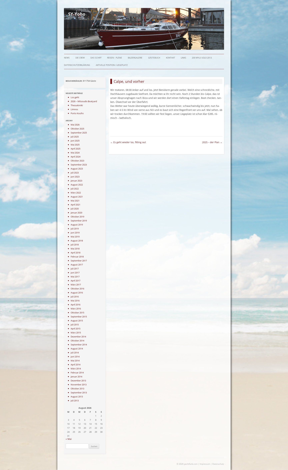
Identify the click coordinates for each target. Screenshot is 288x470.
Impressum (205, 464)
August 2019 (77, 224)
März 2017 (76, 284)
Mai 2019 (75, 236)
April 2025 (75, 148)
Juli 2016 (75, 296)
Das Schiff (96, 57)
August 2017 (77, 264)
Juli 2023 (75, 172)
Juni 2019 (75, 232)
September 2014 (79, 344)
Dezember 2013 (78, 380)
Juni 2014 (75, 356)
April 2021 (75, 204)
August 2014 (77, 348)
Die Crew (80, 57)
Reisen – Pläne (114, 57)
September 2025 (79, 132)
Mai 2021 (75, 200)
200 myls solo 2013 (202, 57)
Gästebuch (154, 57)
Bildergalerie (135, 57)
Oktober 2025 (77, 128)
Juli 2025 (75, 136)
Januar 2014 (76, 376)
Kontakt (170, 57)
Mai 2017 (75, 276)
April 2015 (75, 328)
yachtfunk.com (191, 464)
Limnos (74, 109)
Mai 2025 (75, 144)
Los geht (75, 97)
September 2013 (79, 392)
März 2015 (76, 332)
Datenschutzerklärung (77, 65)
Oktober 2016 (77, 288)
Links (183, 57)
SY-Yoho (76, 14)
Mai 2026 (75, 124)
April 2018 (75, 252)
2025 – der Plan (212, 142)
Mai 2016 (75, 300)
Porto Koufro (77, 113)
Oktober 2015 (77, 312)
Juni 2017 (75, 272)
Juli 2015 (75, 324)
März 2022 (76, 192)
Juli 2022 (75, 188)
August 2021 (77, 196)
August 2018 (77, 240)
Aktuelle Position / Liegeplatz (112, 65)
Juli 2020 (75, 208)
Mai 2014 (75, 360)
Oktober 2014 (77, 340)
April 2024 (75, 156)
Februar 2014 (77, 372)
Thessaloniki (77, 105)
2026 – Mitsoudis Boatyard (84, 101)
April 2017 (75, 280)
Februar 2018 (77, 256)
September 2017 (79, 260)
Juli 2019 (75, 228)
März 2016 (76, 308)
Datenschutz (218, 464)
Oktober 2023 (77, 160)
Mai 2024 (75, 152)
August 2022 (77, 184)
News (67, 57)
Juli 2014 (75, 352)
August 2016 (77, 292)
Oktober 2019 (77, 216)
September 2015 (79, 316)
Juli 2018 (75, 244)
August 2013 (77, 396)
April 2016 (75, 304)
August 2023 (77, 168)
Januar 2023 (76, 180)
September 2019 (79, 220)
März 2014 (76, 368)
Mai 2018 (75, 248)
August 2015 (77, 320)
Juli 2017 (75, 268)
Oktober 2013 (77, 388)
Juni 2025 (75, 140)
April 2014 (75, 364)
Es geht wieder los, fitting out (128, 142)
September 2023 (79, 164)
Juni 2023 (75, 176)
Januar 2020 (76, 212)
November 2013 (78, 384)
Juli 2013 (75, 400)
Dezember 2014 (78, 336)
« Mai (69, 439)
